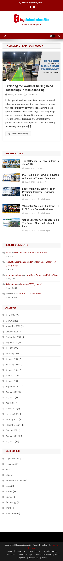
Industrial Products (14, 480)
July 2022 (10, 397)
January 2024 (12, 370)
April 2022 (10, 403)
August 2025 (12, 342)
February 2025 (12, 354)
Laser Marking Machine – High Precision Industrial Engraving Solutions (38, 192)
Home (9, 551)
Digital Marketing (13, 458)
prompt (9, 491)
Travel (8, 508)
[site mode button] (53, 36)
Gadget (9, 475)
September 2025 (13, 337)
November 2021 (13, 425)
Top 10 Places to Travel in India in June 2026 (40, 163)
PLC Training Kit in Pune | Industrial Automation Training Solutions (40, 177)
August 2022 (12, 392)
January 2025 (12, 359)
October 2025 (12, 332)
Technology (11, 502)
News (8, 486)
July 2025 (10, 348)
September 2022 (13, 386)
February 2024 (12, 364)
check (8, 252)
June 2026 (11, 315)
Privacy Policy (34, 551)
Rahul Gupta (31, 94)
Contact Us (20, 551)
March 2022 (11, 408)
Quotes (9, 497)
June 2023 (11, 375)
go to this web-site (14, 275)
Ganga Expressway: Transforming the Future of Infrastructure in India (40, 223)
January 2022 (12, 419)
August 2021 (12, 436)
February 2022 (12, 414)
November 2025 (13, 326)
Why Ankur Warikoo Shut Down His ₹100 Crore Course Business (40, 208)
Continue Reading (20, 134)
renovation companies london (19, 262)
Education (10, 464)
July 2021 (10, 441)
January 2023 (12, 381)
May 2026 (10, 321)
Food (8, 469)
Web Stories (11, 513)
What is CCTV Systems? (31, 284)
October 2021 (12, 430)
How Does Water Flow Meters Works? (31, 252)
